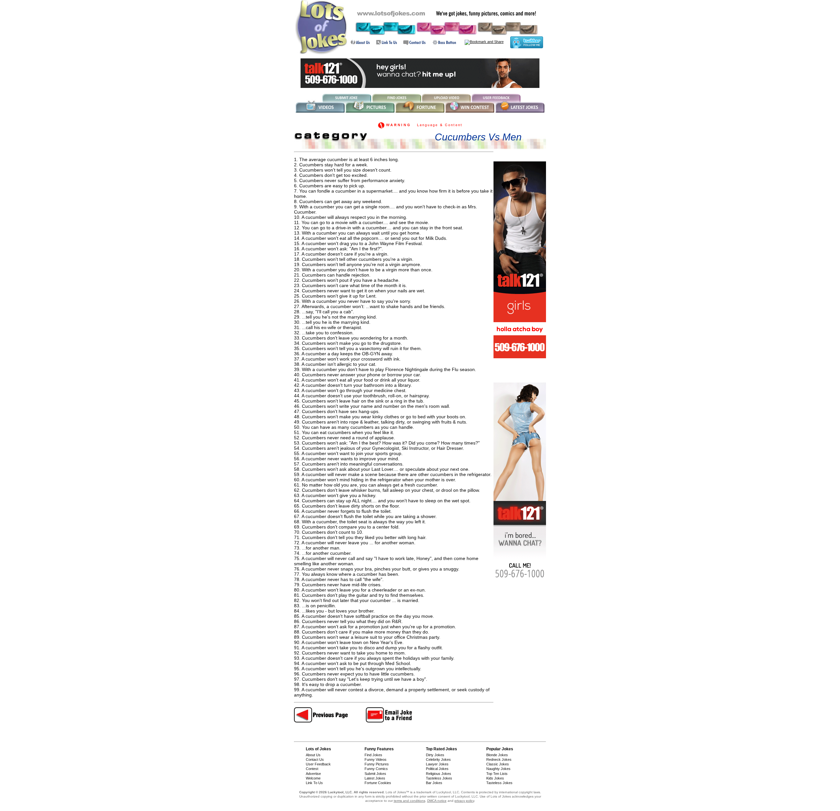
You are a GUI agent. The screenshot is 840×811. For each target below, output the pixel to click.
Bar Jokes (434, 783)
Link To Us (314, 783)
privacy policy (464, 800)
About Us (313, 755)
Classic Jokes (497, 764)
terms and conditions (409, 800)
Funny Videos (376, 759)
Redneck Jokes (499, 759)
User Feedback (318, 764)
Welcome (313, 778)
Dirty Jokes (435, 755)
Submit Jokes (375, 774)
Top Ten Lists (497, 774)
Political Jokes (437, 769)
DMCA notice (437, 800)
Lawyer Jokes (437, 764)
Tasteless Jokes (439, 778)
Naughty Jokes (498, 769)
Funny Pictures (377, 764)
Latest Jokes (375, 778)
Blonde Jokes (497, 755)
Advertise (313, 774)
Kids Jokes (495, 778)
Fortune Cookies (378, 783)
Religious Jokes (438, 774)
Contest (312, 769)
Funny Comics (376, 769)
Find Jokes (373, 755)
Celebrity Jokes (438, 759)
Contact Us (315, 759)
